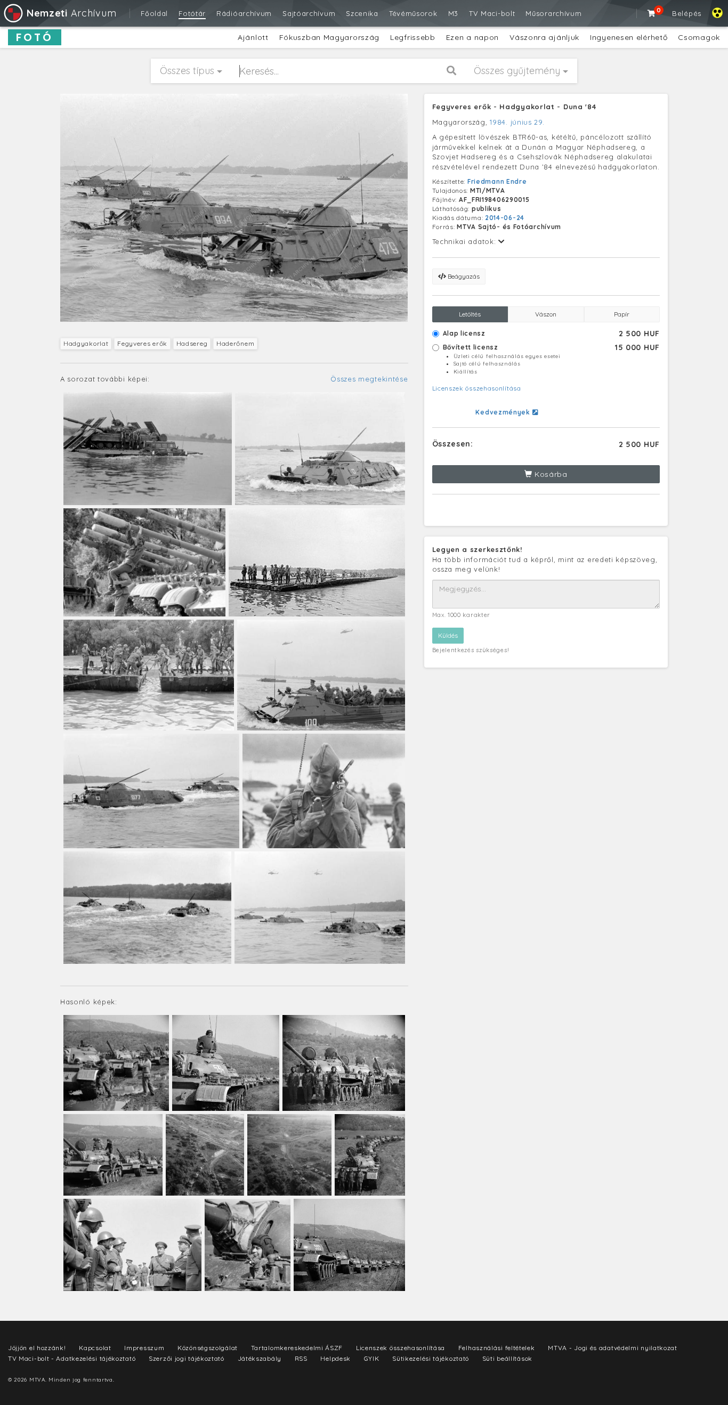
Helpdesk (335, 1358)
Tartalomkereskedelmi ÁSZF (297, 1348)
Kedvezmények (503, 412)
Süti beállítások (507, 1358)
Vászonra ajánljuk (544, 37)
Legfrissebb (412, 37)
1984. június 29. (517, 122)
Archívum (71, 13)
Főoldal (154, 13)
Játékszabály (259, 1358)
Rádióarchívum (244, 13)
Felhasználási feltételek (496, 1348)
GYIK (371, 1358)
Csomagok (699, 37)
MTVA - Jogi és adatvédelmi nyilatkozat (612, 1348)
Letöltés (470, 314)
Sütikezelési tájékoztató (430, 1358)
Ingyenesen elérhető (628, 37)
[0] (652, 13)
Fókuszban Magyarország (329, 37)
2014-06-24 (504, 218)
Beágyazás (463, 276)
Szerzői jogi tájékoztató (186, 1358)
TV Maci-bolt (492, 13)
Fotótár (192, 13)
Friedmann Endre (497, 181)
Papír (621, 314)
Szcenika (362, 13)
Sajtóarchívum (308, 13)
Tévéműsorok (413, 13)
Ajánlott (253, 37)
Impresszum (144, 1348)
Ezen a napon (472, 37)
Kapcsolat (95, 1348)
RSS (301, 1358)
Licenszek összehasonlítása (476, 388)
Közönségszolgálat (207, 1348)
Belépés (686, 13)
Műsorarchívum (553, 13)
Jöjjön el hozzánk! (37, 1348)
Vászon (545, 314)
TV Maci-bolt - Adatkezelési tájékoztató (71, 1358)
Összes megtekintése (369, 379)
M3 (453, 13)
